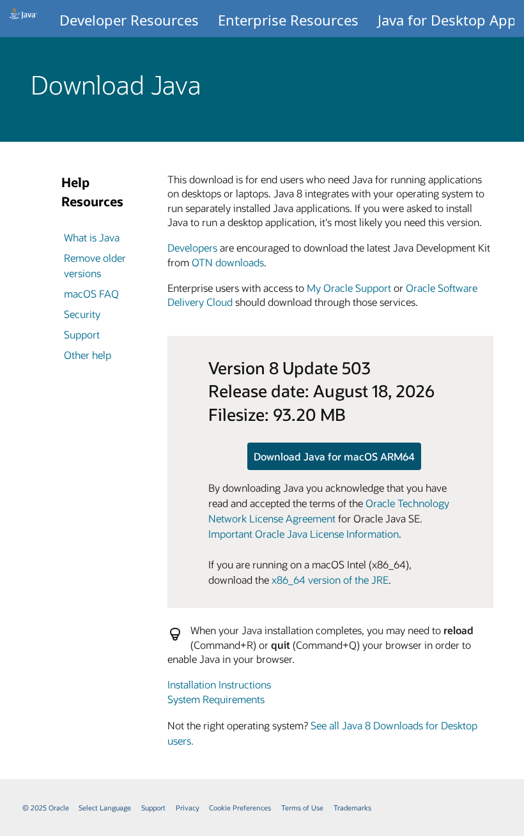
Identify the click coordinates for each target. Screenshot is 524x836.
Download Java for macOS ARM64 (334, 456)
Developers (192, 247)
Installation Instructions (219, 684)
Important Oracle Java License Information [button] (303, 533)
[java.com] (23, 18)
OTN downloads (228, 262)
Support (82, 334)
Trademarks (352, 807)
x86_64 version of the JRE (330, 579)
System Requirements (216, 699)
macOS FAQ (91, 293)
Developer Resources (129, 19)
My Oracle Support (349, 287)
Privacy (187, 807)
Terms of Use (302, 807)
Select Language (105, 807)
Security (82, 314)
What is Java (91, 237)
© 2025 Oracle (45, 807)
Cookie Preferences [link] (240, 807)
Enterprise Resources (288, 19)
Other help (87, 354)
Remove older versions (95, 265)
